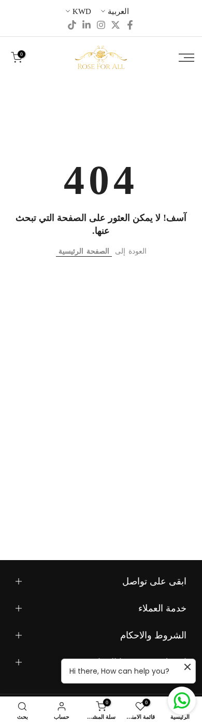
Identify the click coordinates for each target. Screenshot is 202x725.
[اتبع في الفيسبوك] (130, 25)
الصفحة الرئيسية (84, 251)
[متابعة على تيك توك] (72, 25)
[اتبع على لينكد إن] (86, 25)
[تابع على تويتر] (115, 25)
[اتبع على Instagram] (101, 25)
